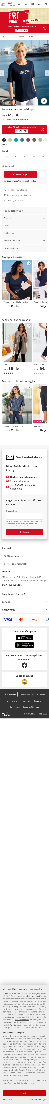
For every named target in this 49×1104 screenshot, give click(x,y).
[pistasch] (10, 140)
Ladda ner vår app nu (25, 631)
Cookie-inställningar (37, 1099)
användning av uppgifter (32, 996)
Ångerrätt (38, 701)
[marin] (4, 140)
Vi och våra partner (11, 993)
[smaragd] (22, 140)
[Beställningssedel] (32, 4)
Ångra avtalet (10, 694)
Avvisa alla (7, 1099)
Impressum (26, 701)
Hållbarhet (9, 233)
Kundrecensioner (12, 248)
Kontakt (6, 548)
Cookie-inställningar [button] (31, 707)
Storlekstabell (10, 166)
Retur (6, 225)
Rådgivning (8, 609)
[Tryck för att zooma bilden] (44, 101)
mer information (22, 1019)
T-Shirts (29, 37)
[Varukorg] (45, 4)
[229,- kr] (17, 404)
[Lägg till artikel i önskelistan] (42, 174)
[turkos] (16, 140)
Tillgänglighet (12, 701)
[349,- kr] (17, 280)
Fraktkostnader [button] (22, 119)
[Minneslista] (39, 4)
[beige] (40, 140)
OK (24, 1093)
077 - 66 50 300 (12, 585)
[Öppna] (44, 28)
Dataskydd (41, 694)
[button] (3, 4)
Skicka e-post (13, 557)
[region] (24, 1044)
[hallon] (28, 140)
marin (4, 144)
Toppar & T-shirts (16, 37)
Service (6, 601)
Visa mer (30, 526)
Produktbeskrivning (13, 210)
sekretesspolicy (29, 1083)
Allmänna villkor (27, 694)
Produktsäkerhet (12, 240)
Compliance (15, 707)
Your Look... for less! (13, 594)
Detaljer (8, 218)
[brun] (34, 140)
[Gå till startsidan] (11, 4)
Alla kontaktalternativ (17, 563)
